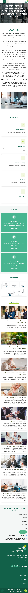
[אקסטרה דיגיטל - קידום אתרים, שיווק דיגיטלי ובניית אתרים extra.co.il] (10, 591)
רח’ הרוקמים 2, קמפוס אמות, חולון (14, 555)
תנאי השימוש (16, 538)
